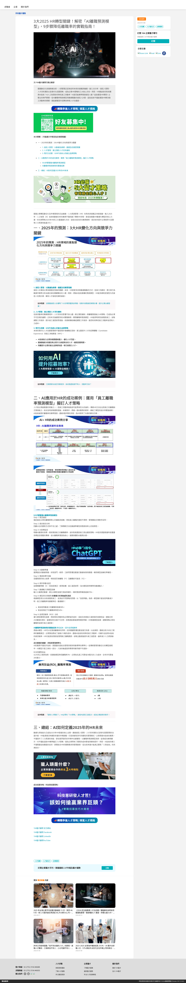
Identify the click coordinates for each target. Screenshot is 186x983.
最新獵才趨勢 (88, 971)
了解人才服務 (60, 971)
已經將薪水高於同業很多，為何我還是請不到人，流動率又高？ (68, 384)
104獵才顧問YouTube (42, 840)
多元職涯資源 (60, 974)
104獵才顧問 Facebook (43, 832)
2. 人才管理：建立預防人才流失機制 (56, 150)
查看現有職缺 (60, 968)
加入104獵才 (116, 971)
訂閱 (153, 41)
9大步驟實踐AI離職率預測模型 (53, 163)
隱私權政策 (5, 981)
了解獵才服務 (88, 968)
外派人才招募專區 (90, 974)
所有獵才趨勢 (21, 13)
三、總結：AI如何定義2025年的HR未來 (53, 170)
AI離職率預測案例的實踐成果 (53, 166)
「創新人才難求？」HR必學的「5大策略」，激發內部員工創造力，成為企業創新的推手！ (78, 715)
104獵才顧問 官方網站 (42, 828)
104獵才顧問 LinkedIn (42, 836)
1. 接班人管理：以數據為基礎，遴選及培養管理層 (61, 147)
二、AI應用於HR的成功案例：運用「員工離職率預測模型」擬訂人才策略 (66, 158)
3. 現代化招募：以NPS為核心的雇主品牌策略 (59, 153)
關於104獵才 (116, 968)
